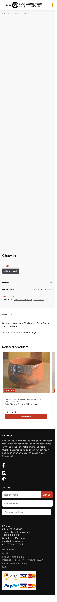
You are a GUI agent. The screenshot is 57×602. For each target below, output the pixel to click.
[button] (50, 5)
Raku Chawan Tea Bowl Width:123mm (22, 404)
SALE (16, 401)
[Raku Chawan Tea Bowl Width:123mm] (26, 372)
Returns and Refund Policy (14, 563)
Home (4, 13)
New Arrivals (8, 549)
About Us (6, 553)
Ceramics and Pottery (23, 299)
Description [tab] (8, 314)
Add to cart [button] (26, 416)
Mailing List (7, 456)
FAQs (4, 567)
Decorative (14, 13)
